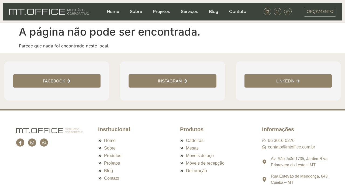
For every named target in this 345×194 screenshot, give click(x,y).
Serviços (189, 12)
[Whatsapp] (44, 142)
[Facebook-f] (20, 142)
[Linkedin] (267, 11)
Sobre (136, 12)
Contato (237, 12)
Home (113, 12)
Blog (213, 12)
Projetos (161, 12)
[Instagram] (277, 11)
